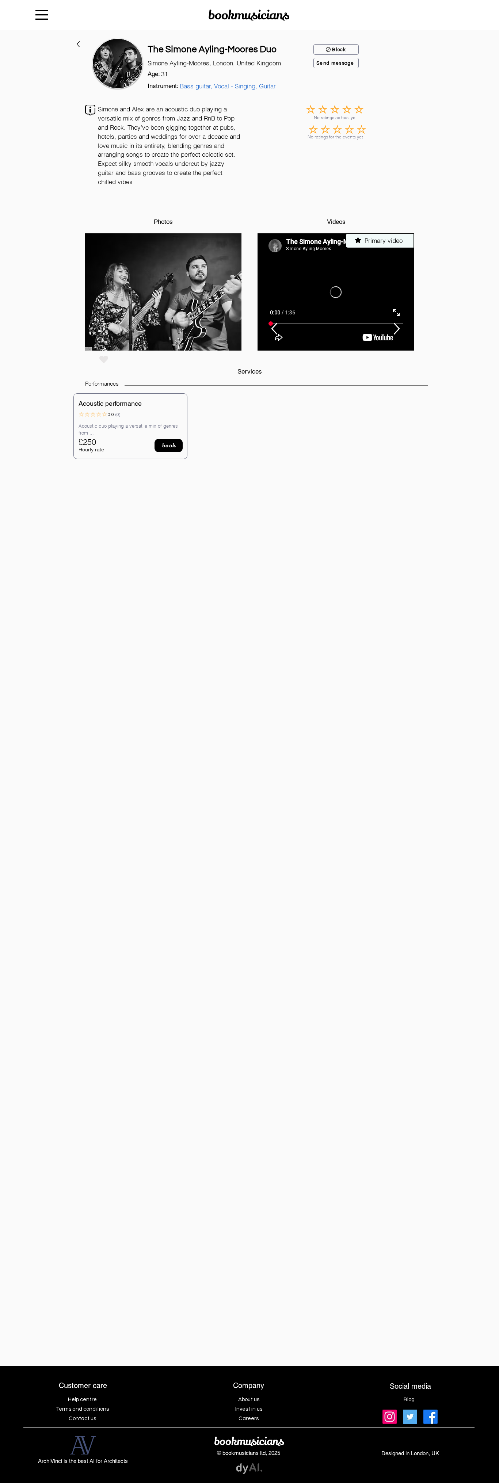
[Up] (274, 328)
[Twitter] (410, 1417)
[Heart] (103, 359)
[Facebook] (430, 1417)
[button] (163, 292)
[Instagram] (389, 1417)
